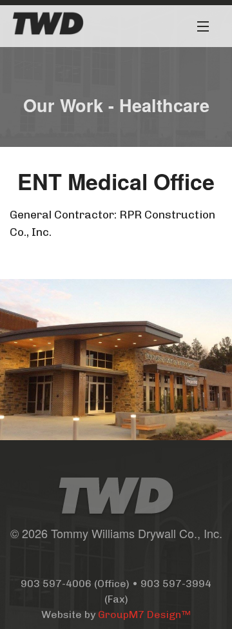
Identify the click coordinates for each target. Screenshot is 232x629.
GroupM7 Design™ (144, 614)
